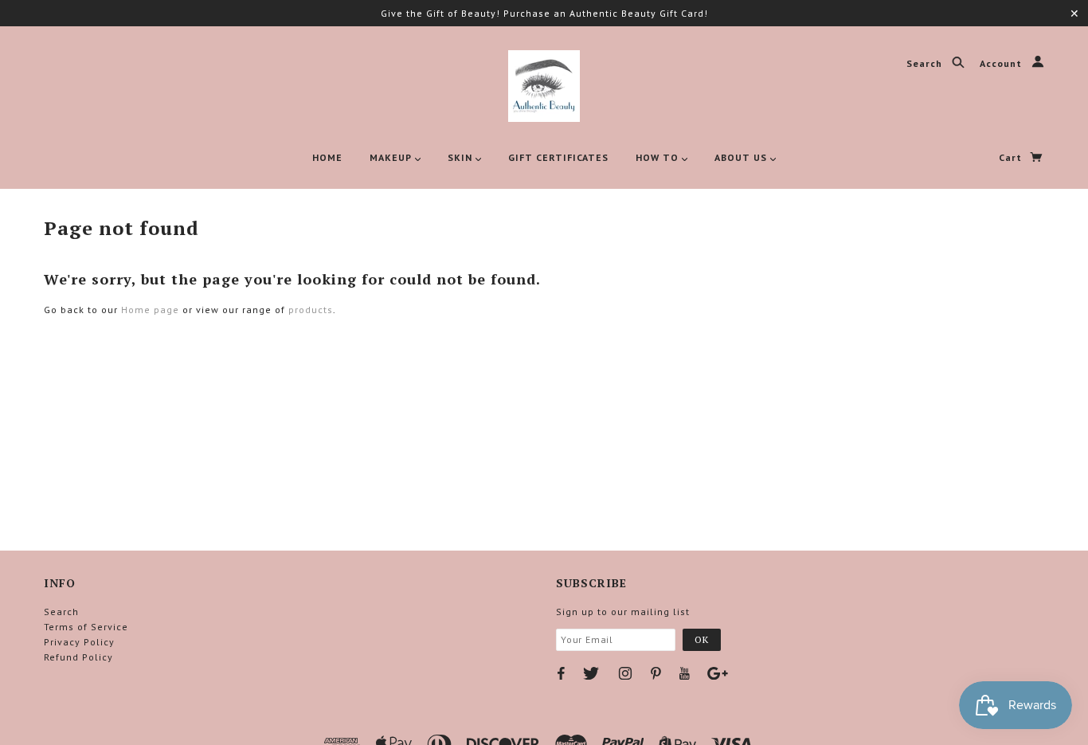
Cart (1012, 157)
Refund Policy (78, 657)
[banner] (544, 86)
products (310, 310)
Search (925, 64)
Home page (150, 310)
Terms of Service (86, 627)
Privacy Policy (79, 642)
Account (1002, 64)
